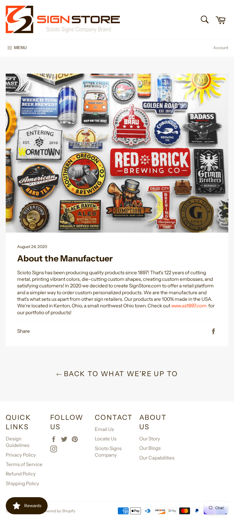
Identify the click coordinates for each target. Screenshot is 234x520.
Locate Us (105, 439)
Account (220, 47)
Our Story (149, 439)
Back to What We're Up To (120, 374)
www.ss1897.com (189, 306)
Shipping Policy (22, 483)
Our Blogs (150, 448)
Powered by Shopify (57, 511)
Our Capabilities (156, 458)
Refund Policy (21, 474)
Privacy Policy (21, 455)
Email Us (104, 429)
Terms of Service (24, 464)
